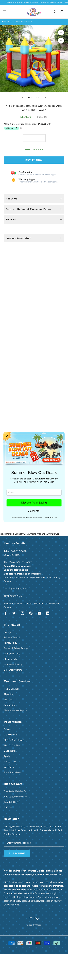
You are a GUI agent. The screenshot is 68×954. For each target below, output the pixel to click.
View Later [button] (34, 511)
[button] (7, 435)
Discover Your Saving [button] (34, 502)
